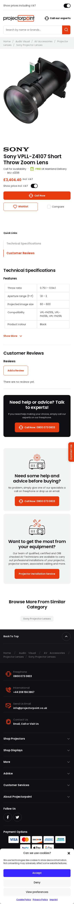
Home (7, 41)
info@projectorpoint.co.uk (30, 708)
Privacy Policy (40, 899)
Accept (37, 873)
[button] (69, 853)
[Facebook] (7, 817)
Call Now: (39, 427)
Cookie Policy (23, 899)
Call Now (39, 195)
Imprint (54, 899)
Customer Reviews (21, 253)
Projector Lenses (13, 657)
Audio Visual (22, 41)
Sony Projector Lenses (29, 45)
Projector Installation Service (37, 574)
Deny (37, 882)
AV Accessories (43, 41)
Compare (58, 206)
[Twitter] (17, 817)
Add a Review (16, 370)
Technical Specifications (24, 243)
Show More (10, 336)
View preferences (37, 892)
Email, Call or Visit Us (26, 724)
